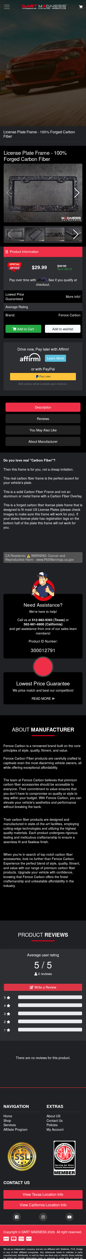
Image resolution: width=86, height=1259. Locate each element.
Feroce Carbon (69, 315)
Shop (7, 1120)
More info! (73, 296)
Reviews (43, 418)
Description (43, 407)
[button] (77, 193)
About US (53, 1116)
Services (9, 1125)
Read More (42, 698)
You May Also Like (43, 430)
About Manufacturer (43, 441)
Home (7, 1116)
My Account (55, 1129)
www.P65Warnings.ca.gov (55, 559)
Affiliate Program (15, 1129)
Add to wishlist (62, 328)
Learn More (55, 358)
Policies (52, 1125)
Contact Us (55, 1120)
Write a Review (44, 987)
